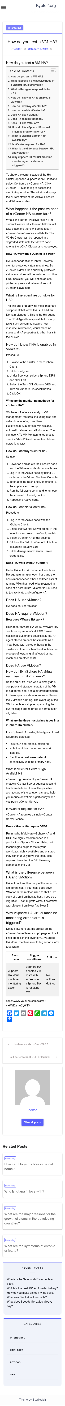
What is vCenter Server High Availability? (29, 138)
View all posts (32, 1122)
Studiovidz (39, 1399)
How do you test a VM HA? (27, 76)
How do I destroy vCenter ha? (29, 106)
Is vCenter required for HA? (28, 144)
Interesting (14, 27)
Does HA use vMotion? (24, 114)
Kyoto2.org (46, 5)
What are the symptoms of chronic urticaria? (29, 1248)
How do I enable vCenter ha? (28, 110)
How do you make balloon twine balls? (30, 1293)
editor (17, 49)
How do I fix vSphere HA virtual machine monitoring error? (31, 129)
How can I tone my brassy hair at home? (28, 1166)
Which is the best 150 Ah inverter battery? (32, 1288)
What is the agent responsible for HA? (31, 91)
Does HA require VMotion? (27, 119)
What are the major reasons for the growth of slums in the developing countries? (30, 1218)
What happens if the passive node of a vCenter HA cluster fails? (32, 83)
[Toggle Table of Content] (51, 71)
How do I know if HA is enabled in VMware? (31, 100)
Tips (12, 1374)
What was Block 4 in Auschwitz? (27, 1297)
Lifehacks (16, 1350)
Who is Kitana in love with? (24, 1191)
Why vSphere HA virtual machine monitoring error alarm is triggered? (32, 161)
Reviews (15, 1362)
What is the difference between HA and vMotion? (33, 150)
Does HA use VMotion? (25, 123)
